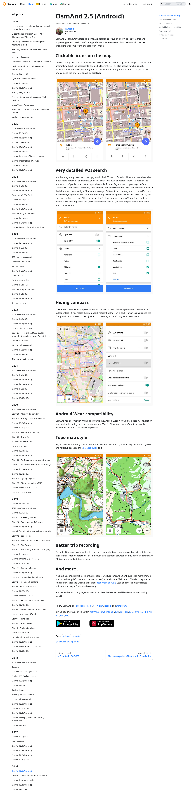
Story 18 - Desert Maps (22, 492)
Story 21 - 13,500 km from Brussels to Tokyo (31, 464)
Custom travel (18, 690)
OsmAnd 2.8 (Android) (22, 746)
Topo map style (165, 31)
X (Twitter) (98, 605)
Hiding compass (165, 23)
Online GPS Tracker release (24, 676)
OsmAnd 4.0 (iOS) (19, 389)
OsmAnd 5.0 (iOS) (19, 165)
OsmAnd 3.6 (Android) (22, 469)
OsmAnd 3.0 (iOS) (19, 554)
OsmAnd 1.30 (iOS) (20, 759)
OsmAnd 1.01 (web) (20, 199)
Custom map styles (20, 280)
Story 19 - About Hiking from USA (27, 483)
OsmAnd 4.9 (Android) (22, 190)
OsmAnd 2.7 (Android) (22, 750)
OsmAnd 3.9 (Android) (22, 393)
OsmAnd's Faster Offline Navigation (28, 156)
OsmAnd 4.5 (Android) (22, 271)
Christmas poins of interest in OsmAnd (29, 775)
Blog (30, 4)
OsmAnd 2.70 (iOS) (20, 605)
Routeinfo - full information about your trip (31, 531)
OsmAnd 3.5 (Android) (22, 526)
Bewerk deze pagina (69, 641)
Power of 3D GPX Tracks (22, 195)
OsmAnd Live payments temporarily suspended (28, 719)
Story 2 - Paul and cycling (23, 628)
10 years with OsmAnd (22, 441)
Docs (22, 4)
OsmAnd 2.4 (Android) (22, 785)
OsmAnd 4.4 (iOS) (19, 294)
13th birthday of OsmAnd (23, 289)
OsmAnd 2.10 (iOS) (20, 708)
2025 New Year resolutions (24, 181)
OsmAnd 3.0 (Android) (22, 704)
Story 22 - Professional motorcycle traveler (31, 460)
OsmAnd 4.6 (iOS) (19, 248)
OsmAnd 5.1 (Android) (22, 147)
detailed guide (90, 447)
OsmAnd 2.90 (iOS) (20, 563)
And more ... (164, 38)
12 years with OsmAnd (22, 345)
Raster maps (17, 275)
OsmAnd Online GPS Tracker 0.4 (26, 646)
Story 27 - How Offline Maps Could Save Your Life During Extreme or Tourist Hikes (30, 334)
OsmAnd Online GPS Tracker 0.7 (26, 559)
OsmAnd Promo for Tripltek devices (28, 227)
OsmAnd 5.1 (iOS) (19, 151)
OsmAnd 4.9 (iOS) (19, 186)
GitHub (146, 4)
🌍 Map (53, 4)
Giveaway (16, 667)
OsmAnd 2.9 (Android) (22, 713)
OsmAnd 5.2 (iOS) (19, 133)
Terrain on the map (20, 303)
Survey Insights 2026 (21, 92)
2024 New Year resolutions (24, 238)
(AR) (62, 615)
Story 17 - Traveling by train (24, 517)
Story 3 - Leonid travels (22, 623)
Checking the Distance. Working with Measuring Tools (28, 43)
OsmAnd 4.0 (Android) (22, 384)
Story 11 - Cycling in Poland (24, 568)
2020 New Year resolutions (24, 508)
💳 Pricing (41, 4)
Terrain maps (18, 266)
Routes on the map (20, 340)
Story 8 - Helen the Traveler (24, 586)
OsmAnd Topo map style (23, 780)
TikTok (89, 605)
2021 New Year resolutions (24, 409)
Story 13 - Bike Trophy (22, 545)
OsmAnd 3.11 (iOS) (20, 503)
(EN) (117, 611)
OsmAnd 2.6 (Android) (22, 755)
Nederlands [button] (131, 4)
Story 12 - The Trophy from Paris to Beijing (31, 549)
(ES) (141, 611)
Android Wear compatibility (170, 27)
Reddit (107, 605)
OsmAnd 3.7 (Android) (22, 455)
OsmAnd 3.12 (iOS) (20, 474)
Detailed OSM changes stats (24, 671)
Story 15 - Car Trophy (21, 536)
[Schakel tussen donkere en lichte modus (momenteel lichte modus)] (190, 4)
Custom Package (19, 446)
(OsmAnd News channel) (102, 611)
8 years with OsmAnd (21, 699)
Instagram (121, 605)
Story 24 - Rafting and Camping (26, 432)
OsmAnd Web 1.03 (20, 74)
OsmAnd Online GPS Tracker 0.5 (26, 595)
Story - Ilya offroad (20, 632)
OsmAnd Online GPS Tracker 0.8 (26, 487)
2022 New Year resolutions (24, 370)
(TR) (67, 615)
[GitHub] (66, 34)
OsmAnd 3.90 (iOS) (20, 398)
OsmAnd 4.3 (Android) (22, 323)
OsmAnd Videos (19, 725)
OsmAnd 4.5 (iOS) (19, 252)
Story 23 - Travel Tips (21, 437)
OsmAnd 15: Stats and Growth (25, 161)
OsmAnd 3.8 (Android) (22, 423)
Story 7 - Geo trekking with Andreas (28, 600)
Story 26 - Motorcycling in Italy (25, 414)
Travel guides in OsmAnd (23, 694)
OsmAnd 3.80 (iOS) (20, 427)
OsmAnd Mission (19, 685)
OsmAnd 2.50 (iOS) (20, 651)
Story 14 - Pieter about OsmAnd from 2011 (31, 540)
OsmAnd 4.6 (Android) (22, 243)
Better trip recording (167, 35)
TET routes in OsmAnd (22, 257)
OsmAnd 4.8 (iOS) (19, 204)
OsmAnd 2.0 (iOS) (19, 736)
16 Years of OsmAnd (21, 57)
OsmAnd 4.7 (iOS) (19, 218)
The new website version (23, 359)
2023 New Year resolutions (24, 314)
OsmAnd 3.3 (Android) (22, 642)
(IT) (122, 611)
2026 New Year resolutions (24, 128)
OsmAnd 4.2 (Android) (22, 350)
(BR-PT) (148, 611)
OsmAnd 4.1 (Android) (22, 379)
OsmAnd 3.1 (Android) (22, 680)
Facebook (80, 605)
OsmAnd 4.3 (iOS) (19, 319)
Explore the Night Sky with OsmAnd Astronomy (28, 68)
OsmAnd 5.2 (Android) (22, 137)
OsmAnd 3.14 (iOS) (20, 451)
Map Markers (18, 741)
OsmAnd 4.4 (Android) (22, 298)
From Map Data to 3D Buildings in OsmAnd (31, 62)
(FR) (126, 611)
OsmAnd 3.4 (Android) (22, 572)
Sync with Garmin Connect (24, 78)
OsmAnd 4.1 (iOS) (19, 375)
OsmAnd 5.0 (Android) (22, 170)
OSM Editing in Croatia (22, 328)
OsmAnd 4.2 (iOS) (19, 354)
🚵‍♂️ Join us (65, 4)
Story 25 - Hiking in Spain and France (28, 418)
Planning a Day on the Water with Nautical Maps (31, 51)
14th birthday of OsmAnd (23, 213)
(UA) (136, 611)
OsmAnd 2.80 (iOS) (20, 591)
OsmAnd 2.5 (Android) (22, 771)
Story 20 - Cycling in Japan (23, 478)
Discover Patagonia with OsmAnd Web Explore (29, 99)
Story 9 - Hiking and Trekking (25, 582)
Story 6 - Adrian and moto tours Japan (29, 609)
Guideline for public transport (25, 637)
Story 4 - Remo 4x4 (20, 619)
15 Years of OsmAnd (21, 142)
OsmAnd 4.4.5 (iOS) (20, 285)
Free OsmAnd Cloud (21, 261)
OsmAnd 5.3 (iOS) (19, 83)
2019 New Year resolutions (24, 662)
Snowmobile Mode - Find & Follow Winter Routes (30, 111)
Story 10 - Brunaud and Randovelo (27, 577)
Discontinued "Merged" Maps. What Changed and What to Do (28, 35)
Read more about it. (106, 582)
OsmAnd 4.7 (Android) (22, 223)
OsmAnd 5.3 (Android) (22, 88)
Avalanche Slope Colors (22, 117)
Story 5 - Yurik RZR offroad (24, 614)
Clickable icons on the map (169, 15)
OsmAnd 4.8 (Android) (22, 209)
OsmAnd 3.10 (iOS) (20, 513)
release (66, 636)
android (76, 636)
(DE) (131, 611)
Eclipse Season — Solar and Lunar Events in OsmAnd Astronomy (31, 28)
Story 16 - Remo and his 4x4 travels (27, 522)
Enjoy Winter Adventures (23, 105)
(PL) (57, 615)
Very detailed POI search (169, 19)
